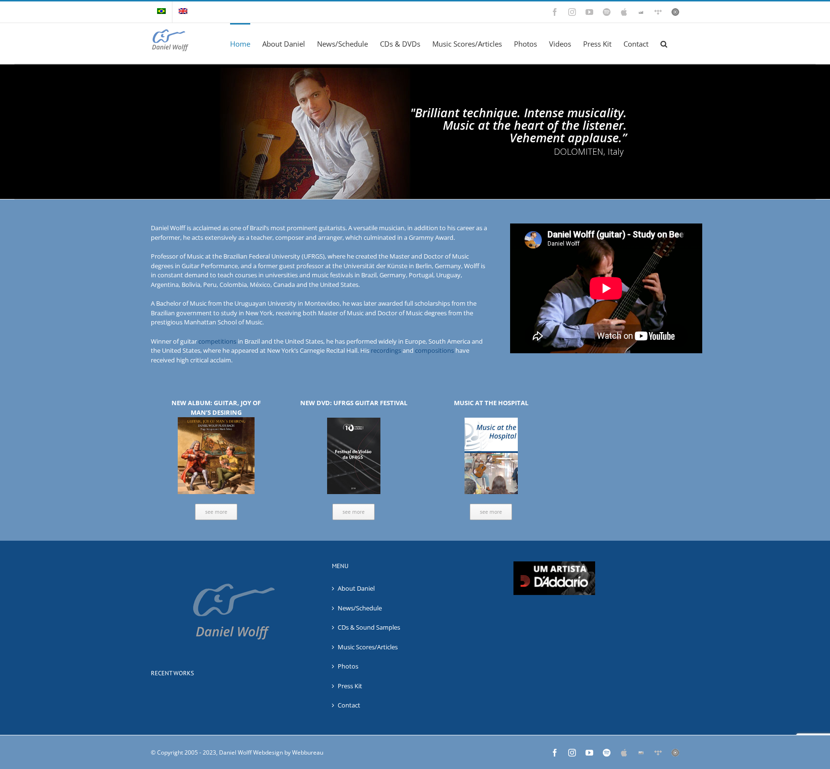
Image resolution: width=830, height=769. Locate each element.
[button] (663, 43)
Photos (348, 666)
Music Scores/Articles (368, 647)
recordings (386, 350)
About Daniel (356, 588)
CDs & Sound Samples (369, 627)
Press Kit (350, 686)
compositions (434, 350)
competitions (217, 341)
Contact (349, 705)
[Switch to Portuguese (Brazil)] (161, 12)
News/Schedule (360, 608)
